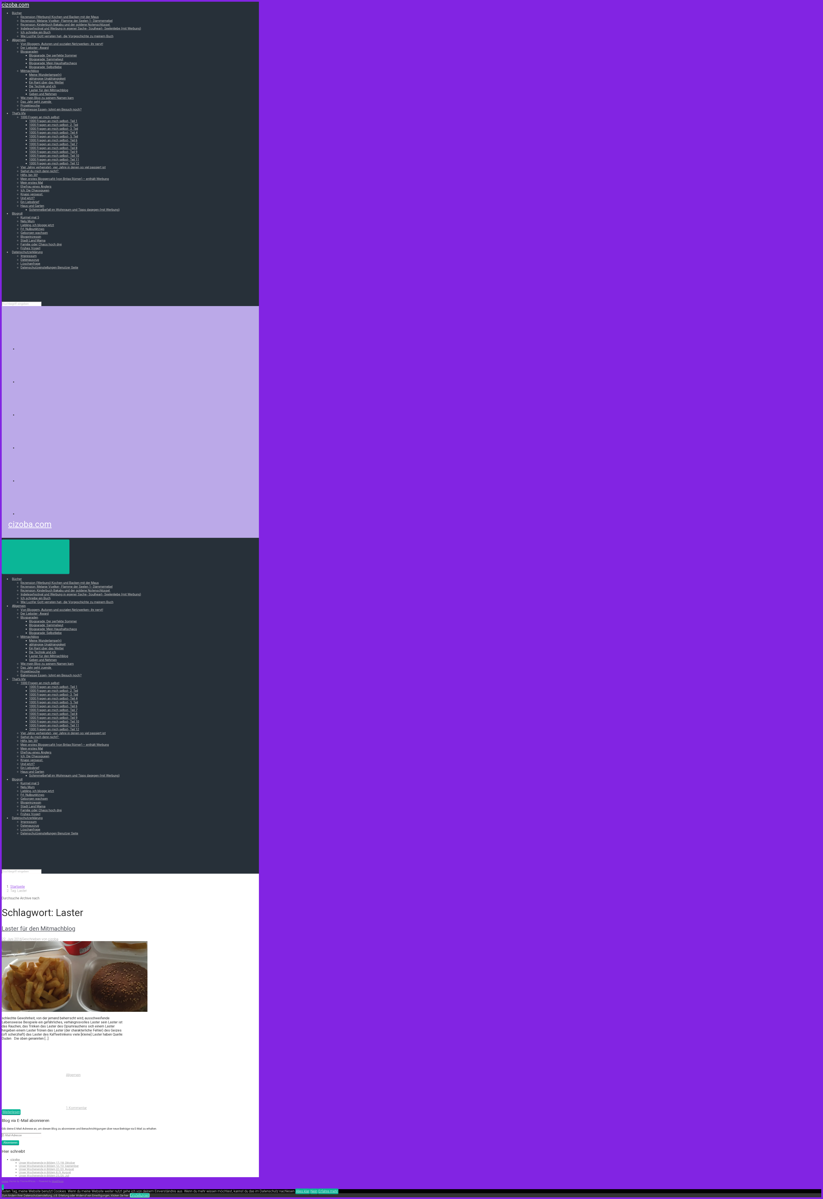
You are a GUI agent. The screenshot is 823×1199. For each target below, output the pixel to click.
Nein (314, 1191)
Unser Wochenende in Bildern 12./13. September (49, 1166)
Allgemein (73, 1075)
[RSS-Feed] (49, 349)
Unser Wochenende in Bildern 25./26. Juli (44, 1175)
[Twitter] (49, 415)
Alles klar (302, 1191)
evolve (5, 1181)
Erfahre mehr (328, 1191)
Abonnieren (10, 1142)
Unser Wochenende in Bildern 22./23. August (46, 1169)
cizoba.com (15, 5)
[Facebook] (49, 382)
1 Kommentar (76, 1108)
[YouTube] (49, 481)
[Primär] (35, 557)
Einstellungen (139, 1195)
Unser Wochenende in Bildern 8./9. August (45, 1172)
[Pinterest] (49, 514)
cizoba (53, 939)
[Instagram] (49, 448)
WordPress (57, 1181)
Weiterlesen (11, 1112)
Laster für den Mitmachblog (38, 928)
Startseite (17, 887)
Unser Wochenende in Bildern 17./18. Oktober (47, 1162)
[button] (3, 1187)
